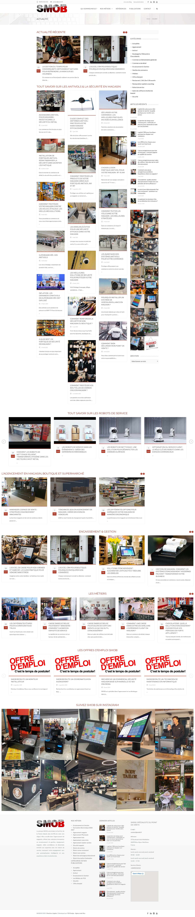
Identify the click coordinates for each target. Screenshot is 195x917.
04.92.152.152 (43, 2)
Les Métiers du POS (79, 878)
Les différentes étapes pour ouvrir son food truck (21, 625)
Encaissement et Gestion (81, 825)
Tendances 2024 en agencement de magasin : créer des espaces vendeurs (26, 512)
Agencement (77, 870)
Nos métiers (105, 9)
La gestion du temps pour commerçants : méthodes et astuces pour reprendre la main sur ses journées (115, 838)
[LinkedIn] (151, 2)
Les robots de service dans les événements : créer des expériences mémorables (32, 449)
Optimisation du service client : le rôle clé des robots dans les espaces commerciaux (122, 449)
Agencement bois (78, 837)
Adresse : (134, 836)
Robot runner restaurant (81, 850)
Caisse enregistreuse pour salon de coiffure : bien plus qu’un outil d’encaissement (148, 162)
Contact (147, 9)
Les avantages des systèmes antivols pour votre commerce (112, 256)
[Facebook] (148, 2)
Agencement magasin (80, 832)
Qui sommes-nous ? (89, 9)
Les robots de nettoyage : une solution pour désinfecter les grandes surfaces (77, 449)
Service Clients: (136, 865)
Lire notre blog (128, 2)
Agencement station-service (82, 843)
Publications (135, 9)
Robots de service (78, 848)
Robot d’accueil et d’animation (82, 858)
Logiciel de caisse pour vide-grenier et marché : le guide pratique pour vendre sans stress (27, 570)
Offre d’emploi (77, 883)
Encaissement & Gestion (81, 875)
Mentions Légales (52, 913)
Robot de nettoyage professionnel (84, 855)
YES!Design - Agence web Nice (76, 913)
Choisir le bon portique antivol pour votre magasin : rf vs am (113, 170)
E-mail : (133, 829)
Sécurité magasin (78, 845)
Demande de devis (139, 2)
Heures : (133, 849)
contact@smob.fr (58, 2)
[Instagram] (154, 2)
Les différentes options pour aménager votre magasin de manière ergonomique (72, 512)
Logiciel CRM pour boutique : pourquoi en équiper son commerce (147, 134)
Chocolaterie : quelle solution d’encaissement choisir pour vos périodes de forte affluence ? (148, 181)
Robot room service (79, 853)
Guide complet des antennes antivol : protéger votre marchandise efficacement (79, 123)
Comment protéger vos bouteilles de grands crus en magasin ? (81, 387)
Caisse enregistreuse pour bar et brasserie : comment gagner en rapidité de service (147, 152)
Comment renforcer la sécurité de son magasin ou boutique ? (81, 321)
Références (121, 9)
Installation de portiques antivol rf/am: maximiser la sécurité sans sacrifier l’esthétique (50, 160)
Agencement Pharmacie (80, 835)
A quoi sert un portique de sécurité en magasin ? (49, 341)
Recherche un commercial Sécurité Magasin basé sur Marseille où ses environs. (118, 681)
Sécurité (75, 881)
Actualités (76, 868)
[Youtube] (156, 2)
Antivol (75, 873)
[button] (137, 217)
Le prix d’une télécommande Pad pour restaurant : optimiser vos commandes (148, 191)
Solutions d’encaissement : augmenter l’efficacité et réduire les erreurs (124, 570)
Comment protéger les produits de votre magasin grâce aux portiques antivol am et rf (81, 181)
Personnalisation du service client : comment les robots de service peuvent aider (167, 454)
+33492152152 (136, 868)
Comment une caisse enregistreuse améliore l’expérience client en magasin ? (148, 172)
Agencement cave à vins (80, 840)
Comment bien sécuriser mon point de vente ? (112, 345)
